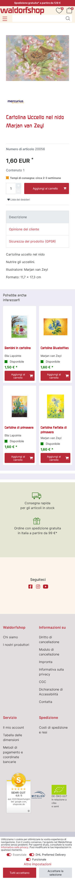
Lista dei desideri (20, 199)
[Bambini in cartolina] (20, 327)
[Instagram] (38, 587)
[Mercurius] (16, 102)
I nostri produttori (16, 645)
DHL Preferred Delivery (51, 854)
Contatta (45, 702)
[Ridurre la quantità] (18, 191)
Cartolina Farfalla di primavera (54, 430)
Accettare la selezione (55, 872)
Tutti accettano (19, 872)
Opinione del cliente (24, 229)
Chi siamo (10, 637)
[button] (4, 19)
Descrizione (18, 217)
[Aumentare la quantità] (18, 185)
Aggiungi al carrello (45, 188)
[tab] (37, 217)
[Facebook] (30, 587)
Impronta (45, 662)
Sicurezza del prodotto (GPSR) (32, 241)
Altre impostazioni (37, 864)
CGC (42, 682)
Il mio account (13, 727)
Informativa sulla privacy (14, 847)
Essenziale (19, 854)
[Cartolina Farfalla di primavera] (56, 406)
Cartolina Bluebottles (55, 348)
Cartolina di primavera (19, 427)
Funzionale (39, 859)
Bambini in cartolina (18, 348)
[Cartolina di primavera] (20, 406)
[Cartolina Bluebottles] (56, 327)
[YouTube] (46, 587)
